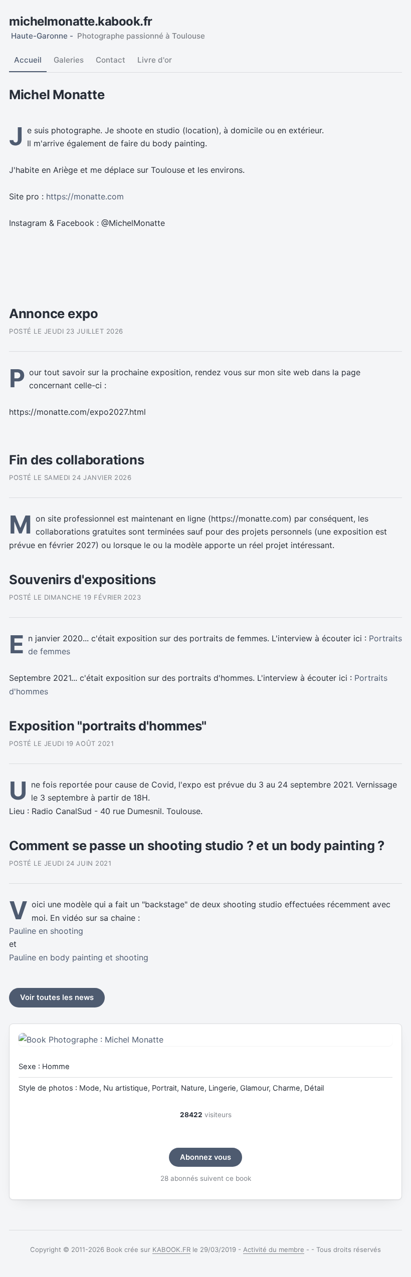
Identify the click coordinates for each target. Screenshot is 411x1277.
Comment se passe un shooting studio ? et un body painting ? (196, 845)
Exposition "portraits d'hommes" (108, 725)
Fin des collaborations (76, 459)
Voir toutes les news (57, 997)
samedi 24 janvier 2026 (88, 477)
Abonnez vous (205, 1157)
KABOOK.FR (171, 1249)
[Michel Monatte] (205, 1039)
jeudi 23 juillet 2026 (83, 331)
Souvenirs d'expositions (82, 579)
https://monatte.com (85, 196)
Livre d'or (154, 60)
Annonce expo (53, 313)
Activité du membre (273, 1249)
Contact (110, 60)
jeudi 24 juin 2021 (77, 863)
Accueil (28, 60)
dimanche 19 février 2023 (92, 597)
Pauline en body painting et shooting (78, 957)
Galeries (69, 60)
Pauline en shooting (46, 931)
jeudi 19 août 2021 (79, 743)
